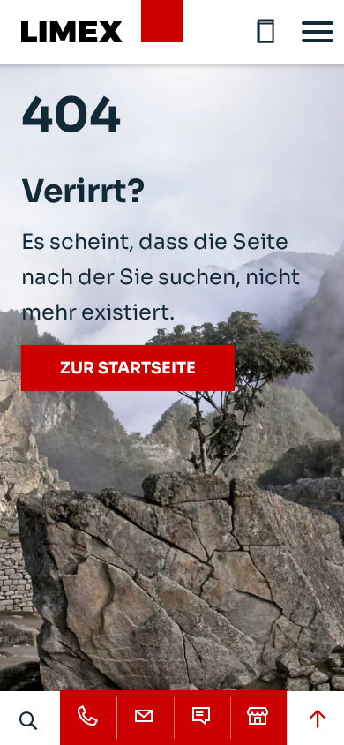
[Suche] (29, 720)
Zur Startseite (128, 368)
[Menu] (317, 32)
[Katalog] (266, 32)
